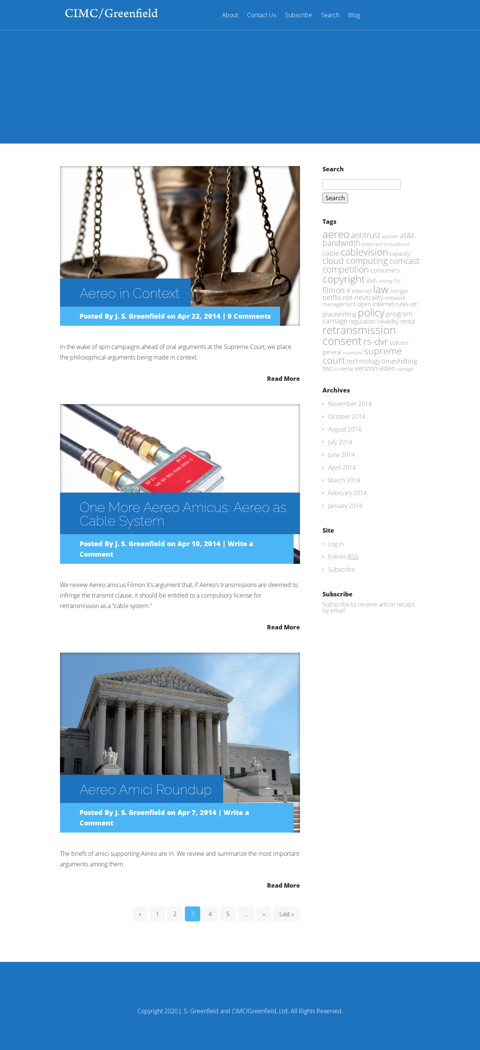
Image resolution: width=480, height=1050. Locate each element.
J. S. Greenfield (140, 316)
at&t (407, 235)
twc (327, 368)
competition (345, 269)
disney (385, 280)
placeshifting (339, 314)
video (387, 368)
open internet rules (382, 304)
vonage (405, 368)
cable (330, 253)
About (230, 15)
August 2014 (344, 429)
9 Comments (249, 316)
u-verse (343, 368)
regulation (362, 321)
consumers (385, 270)
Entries (343, 557)
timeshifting (399, 360)
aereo (336, 234)
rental (408, 321)
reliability (388, 321)
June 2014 (341, 455)
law (380, 289)
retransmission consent (359, 335)
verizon (366, 368)
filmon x (336, 290)
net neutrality (362, 297)
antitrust (366, 234)
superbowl (352, 352)
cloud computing (355, 261)
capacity (400, 253)
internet (362, 291)
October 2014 (346, 416)
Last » (286, 914)
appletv (390, 236)
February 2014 (347, 493)
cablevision (364, 252)
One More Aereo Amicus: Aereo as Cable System (183, 514)
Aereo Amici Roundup (146, 789)
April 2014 (342, 467)
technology (363, 360)
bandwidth (341, 243)
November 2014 (350, 404)
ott (413, 304)
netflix (331, 297)
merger (399, 291)
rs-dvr (375, 341)
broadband (397, 244)
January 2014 (345, 506)
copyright (343, 279)
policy (371, 312)
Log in (336, 544)
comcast (404, 261)
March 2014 (344, 480)
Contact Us (261, 15)
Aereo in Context (130, 293)
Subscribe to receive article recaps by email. (368, 607)
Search (330, 15)
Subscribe (298, 15)
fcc (397, 280)
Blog (354, 15)
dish (371, 280)
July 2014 (340, 442)
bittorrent (372, 244)
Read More (283, 378)
